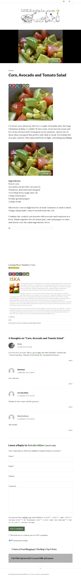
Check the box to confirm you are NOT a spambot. (29, 535)
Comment (12, 486)
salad (25, 323)
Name (11, 456)
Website (11, 476)
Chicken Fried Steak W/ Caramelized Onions (41, 355)
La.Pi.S (20, 323)
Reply (71, 360)
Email (11, 466)
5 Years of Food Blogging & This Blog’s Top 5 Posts (34, 549)
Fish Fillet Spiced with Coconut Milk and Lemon (32, 558)
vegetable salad (35, 323)
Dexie (19, 344)
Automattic (45, 574)
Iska (14, 279)
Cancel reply (50, 445)
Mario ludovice (23, 416)
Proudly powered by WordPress (18, 574)
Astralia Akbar (36, 445)
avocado (12, 323)
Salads (11, 70)
